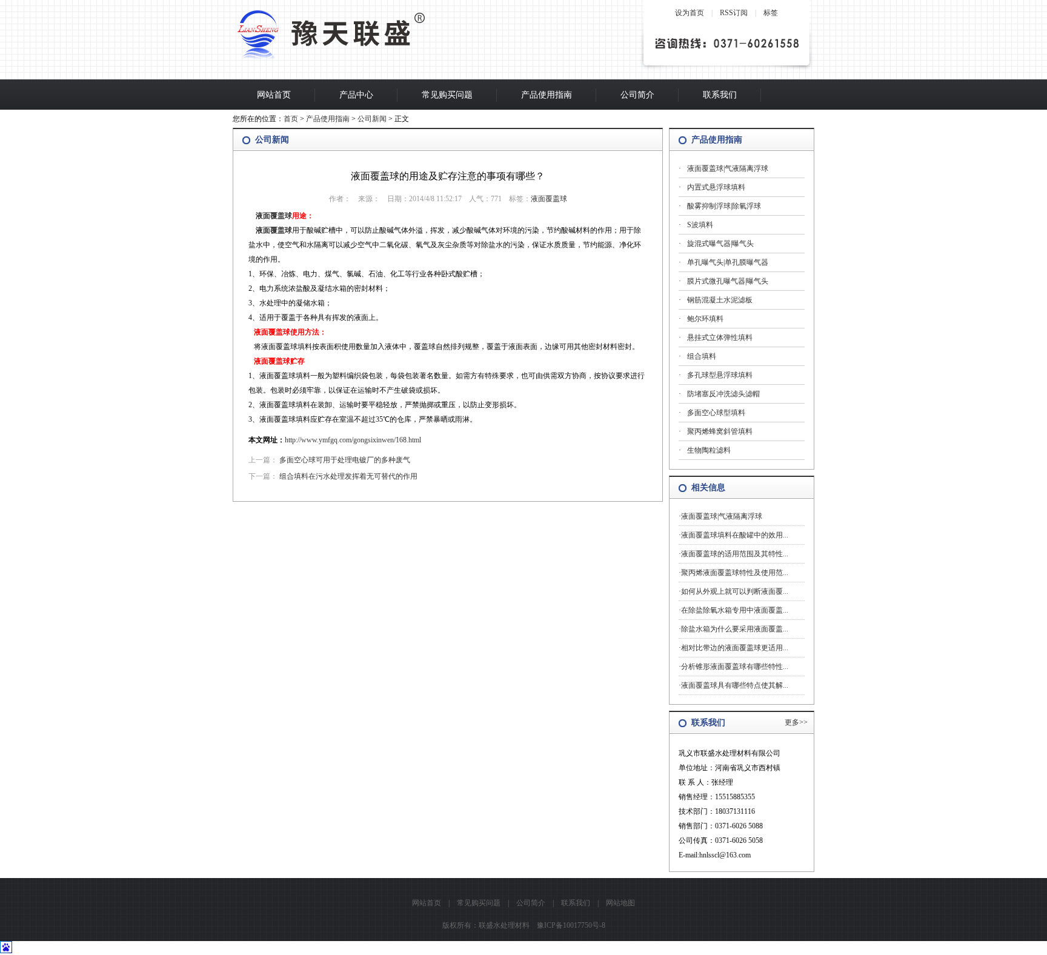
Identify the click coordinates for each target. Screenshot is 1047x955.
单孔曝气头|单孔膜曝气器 (727, 262)
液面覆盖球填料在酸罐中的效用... (734, 535)
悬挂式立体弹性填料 (720, 337)
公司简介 (637, 94)
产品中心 (356, 94)
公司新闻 (372, 119)
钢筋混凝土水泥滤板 (720, 300)
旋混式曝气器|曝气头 (720, 243)
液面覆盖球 (549, 199)
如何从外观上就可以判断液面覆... (734, 591)
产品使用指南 (546, 94)
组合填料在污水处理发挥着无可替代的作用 (348, 476)
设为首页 (689, 12)
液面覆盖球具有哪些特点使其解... (734, 685)
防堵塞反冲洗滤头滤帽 (723, 394)
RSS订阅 (734, 12)
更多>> (796, 722)
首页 (291, 119)
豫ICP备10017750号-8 (571, 925)
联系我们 (720, 94)
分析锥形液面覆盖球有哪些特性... (734, 666)
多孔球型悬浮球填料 (720, 375)
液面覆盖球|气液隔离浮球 (727, 168)
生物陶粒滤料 (709, 450)
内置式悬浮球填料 (716, 187)
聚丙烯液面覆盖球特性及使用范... (734, 572)
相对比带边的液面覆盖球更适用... (734, 648)
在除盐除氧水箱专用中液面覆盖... (734, 610)
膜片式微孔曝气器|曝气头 (727, 281)
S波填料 (700, 225)
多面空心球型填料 (716, 412)
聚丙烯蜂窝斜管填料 (720, 431)
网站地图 (620, 903)
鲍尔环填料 (705, 318)
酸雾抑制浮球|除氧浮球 (724, 206)
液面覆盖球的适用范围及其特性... (734, 554)
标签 (770, 12)
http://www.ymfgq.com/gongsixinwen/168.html (353, 440)
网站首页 (274, 94)
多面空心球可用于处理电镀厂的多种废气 (344, 460)
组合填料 (701, 356)
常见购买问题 (447, 94)
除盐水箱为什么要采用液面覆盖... (734, 629)
